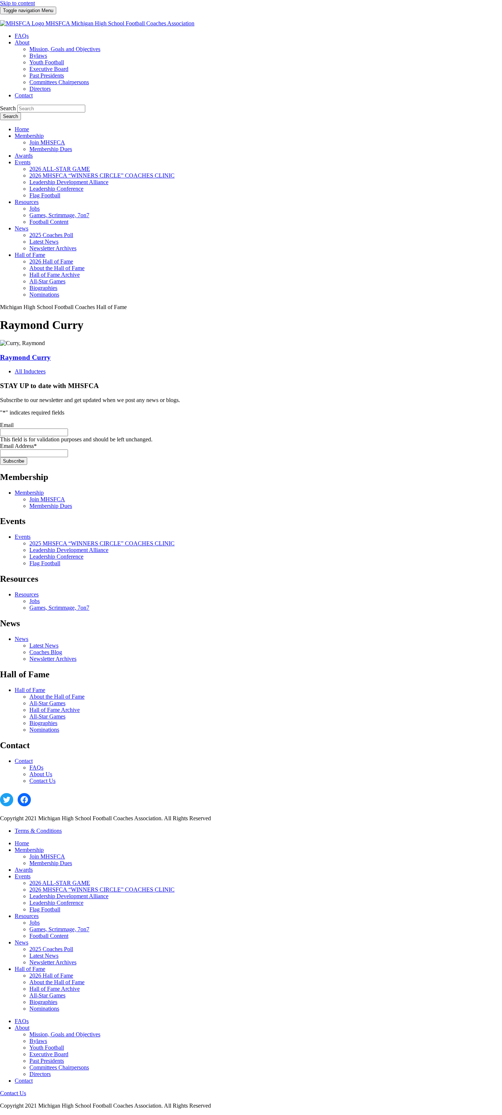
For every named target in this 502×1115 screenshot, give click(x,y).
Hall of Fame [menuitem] (30, 255)
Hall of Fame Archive (54, 710)
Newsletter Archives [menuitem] (52, 248)
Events (23, 537)
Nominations (44, 730)
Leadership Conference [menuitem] (56, 189)
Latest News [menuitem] (43, 242)
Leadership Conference (56, 556)
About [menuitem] (22, 42)
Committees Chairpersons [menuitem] (59, 82)
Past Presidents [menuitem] (46, 75)
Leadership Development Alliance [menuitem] (68, 182)
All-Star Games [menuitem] (47, 281)
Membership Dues (50, 506)
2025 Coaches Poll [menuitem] (51, 235)
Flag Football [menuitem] (44, 195)
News (21, 639)
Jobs (34, 601)
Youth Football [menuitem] (46, 62)
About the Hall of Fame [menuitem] (57, 268)
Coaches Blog (45, 652)
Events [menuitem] (23, 162)
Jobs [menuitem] (34, 208)
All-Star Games (47, 703)
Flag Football (44, 563)
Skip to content (17, 3)
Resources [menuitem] (27, 202)
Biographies (43, 723)
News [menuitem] (21, 228)
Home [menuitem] (22, 129)
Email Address (18, 446)
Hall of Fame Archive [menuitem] (54, 275)
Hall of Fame (30, 690)
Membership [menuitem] (29, 136)
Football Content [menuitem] (48, 222)
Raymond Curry (25, 357)
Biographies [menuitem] (43, 288)
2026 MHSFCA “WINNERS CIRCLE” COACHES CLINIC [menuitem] (102, 175)
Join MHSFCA (47, 499)
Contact (24, 761)
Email (7, 425)
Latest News (43, 645)
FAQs (36, 767)
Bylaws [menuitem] (38, 56)
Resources (27, 594)
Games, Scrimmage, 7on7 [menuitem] (59, 215)
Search (8, 108)
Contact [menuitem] (24, 95)
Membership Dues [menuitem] (50, 149)
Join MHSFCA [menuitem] (47, 142)
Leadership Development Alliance (68, 550)
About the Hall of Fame (57, 696)
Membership (29, 493)
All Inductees (30, 371)
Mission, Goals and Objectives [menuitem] (64, 49)
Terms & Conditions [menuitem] (38, 831)
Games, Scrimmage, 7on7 (59, 608)
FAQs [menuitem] (22, 36)
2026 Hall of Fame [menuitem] (51, 261)
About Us (40, 774)
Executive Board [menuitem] (48, 69)
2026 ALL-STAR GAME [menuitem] (59, 169)
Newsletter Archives (52, 659)
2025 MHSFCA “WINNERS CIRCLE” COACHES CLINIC (102, 543)
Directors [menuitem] (40, 89)
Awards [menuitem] (24, 156)
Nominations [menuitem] (44, 294)
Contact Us (42, 781)
